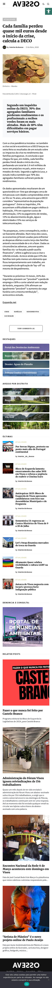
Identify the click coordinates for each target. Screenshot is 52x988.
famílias (18, 312)
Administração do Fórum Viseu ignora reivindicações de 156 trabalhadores (23, 781)
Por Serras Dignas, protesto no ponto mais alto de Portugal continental (32, 449)
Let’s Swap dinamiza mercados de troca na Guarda (32, 544)
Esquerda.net (9, 302)
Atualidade (9, 19)
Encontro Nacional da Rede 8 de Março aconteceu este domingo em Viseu (26, 869)
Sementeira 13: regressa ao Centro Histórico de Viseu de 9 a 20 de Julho (31, 523)
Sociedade (9, 316)
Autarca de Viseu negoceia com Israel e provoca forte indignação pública (32, 587)
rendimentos (33, 312)
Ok (26, 984)
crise (6, 312)
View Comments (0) (26, 328)
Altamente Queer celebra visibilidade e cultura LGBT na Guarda (31, 565)
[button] (48, 11)
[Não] (48, 979)
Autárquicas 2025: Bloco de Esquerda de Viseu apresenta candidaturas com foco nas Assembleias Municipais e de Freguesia (31, 498)
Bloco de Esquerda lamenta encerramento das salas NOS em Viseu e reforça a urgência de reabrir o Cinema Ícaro (31, 472)
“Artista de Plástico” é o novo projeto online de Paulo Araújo (23, 938)
